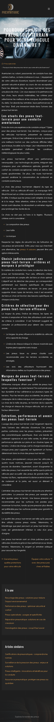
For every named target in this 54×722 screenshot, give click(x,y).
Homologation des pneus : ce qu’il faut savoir (24, 627)
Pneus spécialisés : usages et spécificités (23, 614)
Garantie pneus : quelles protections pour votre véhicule (12, 562)
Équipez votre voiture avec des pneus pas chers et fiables (41, 562)
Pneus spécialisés (10, 64)
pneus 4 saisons (28, 249)
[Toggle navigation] (49, 9)
